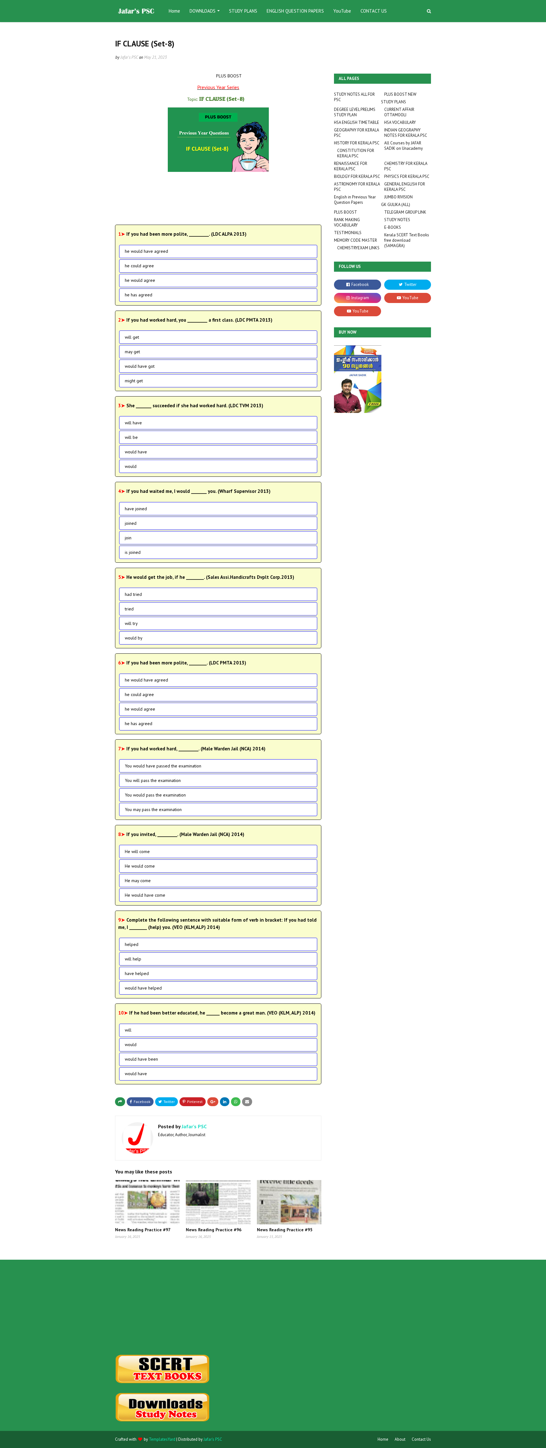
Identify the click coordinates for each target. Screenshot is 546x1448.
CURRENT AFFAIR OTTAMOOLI (399, 112)
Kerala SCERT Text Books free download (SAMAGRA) (406, 240)
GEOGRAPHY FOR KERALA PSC (356, 132)
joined (130, 523)
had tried (133, 594)
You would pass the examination (155, 795)
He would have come (145, 895)
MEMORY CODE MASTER (355, 240)
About (400, 1439)
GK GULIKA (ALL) (395, 204)
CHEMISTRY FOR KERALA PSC (405, 166)
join (128, 538)
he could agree (139, 266)
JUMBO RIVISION (398, 197)
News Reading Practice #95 (284, 1230)
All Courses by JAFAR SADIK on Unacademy (403, 145)
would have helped (143, 988)
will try (131, 623)
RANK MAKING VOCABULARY (347, 222)
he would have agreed (146, 251)
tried (129, 609)
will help (133, 959)
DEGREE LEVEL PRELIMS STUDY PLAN (354, 112)
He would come (140, 866)
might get (134, 381)
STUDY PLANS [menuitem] (243, 11)
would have (136, 452)
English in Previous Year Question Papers (355, 199)
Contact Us (421, 1439)
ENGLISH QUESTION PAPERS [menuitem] (295, 11)
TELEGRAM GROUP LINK (405, 212)
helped (131, 944)
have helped (137, 973)
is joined (133, 552)
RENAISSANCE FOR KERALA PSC (350, 166)
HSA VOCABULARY (400, 122)
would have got (140, 366)
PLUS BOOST (345, 212)
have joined (136, 509)
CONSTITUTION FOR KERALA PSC (355, 153)
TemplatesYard (162, 1439)
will (128, 1030)
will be (131, 437)
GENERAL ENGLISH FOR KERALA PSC (404, 186)
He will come (137, 851)
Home (383, 1439)
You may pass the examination (153, 809)
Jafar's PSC (129, 57)
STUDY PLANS (393, 102)
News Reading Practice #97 (143, 1230)
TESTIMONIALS (347, 232)
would (130, 466)
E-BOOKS (392, 227)
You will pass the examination (153, 780)
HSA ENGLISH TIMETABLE (356, 122)
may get (132, 351)
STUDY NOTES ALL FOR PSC (354, 97)
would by (134, 638)
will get (132, 337)
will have (133, 423)
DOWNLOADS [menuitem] (202, 11)
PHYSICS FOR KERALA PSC (406, 176)
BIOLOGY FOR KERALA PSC (357, 176)
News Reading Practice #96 (213, 1230)
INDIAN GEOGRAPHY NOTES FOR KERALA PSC (405, 132)
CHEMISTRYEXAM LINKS (358, 248)
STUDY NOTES (397, 219)
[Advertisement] (164, 1307)
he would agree (140, 280)
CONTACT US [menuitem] (374, 11)
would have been (141, 1059)
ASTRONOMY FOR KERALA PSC (357, 186)
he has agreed (138, 295)
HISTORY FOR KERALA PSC (356, 143)
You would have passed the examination (163, 766)
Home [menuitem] (174, 11)
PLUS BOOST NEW (400, 94)
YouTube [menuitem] (342, 11)
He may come (138, 880)
